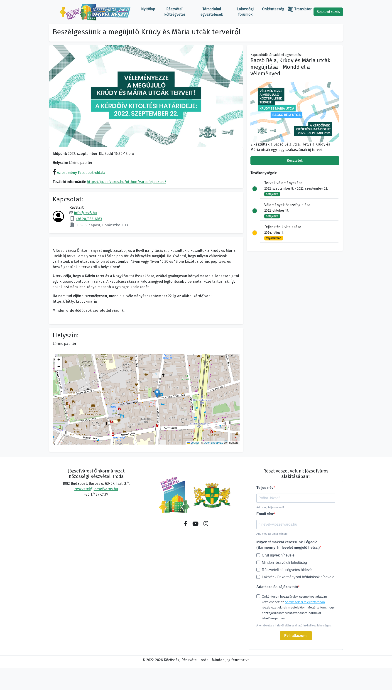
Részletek (295, 160)
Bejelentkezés (328, 12)
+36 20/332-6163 (89, 219)
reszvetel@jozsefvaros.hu (96, 489)
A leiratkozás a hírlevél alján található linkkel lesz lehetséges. (293, 625)
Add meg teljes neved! (270, 507)
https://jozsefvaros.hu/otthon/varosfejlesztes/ (126, 182)
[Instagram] (205, 524)
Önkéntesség (273, 9)
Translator (300, 9)
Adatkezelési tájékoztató (277, 587)
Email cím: (265, 514)
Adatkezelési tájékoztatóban (305, 602)
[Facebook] (185, 524)
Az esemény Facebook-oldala (81, 173)
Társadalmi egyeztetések (212, 12)
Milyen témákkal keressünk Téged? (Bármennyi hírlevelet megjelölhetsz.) (288, 544)
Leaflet (194, 442)
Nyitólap (148, 9)
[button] (157, 393)
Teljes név (265, 488)
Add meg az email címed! (271, 533)
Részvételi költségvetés (175, 12)
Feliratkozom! (296, 636)
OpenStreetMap (213, 442)
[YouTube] (195, 524)
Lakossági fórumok (245, 12)
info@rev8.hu (85, 213)
